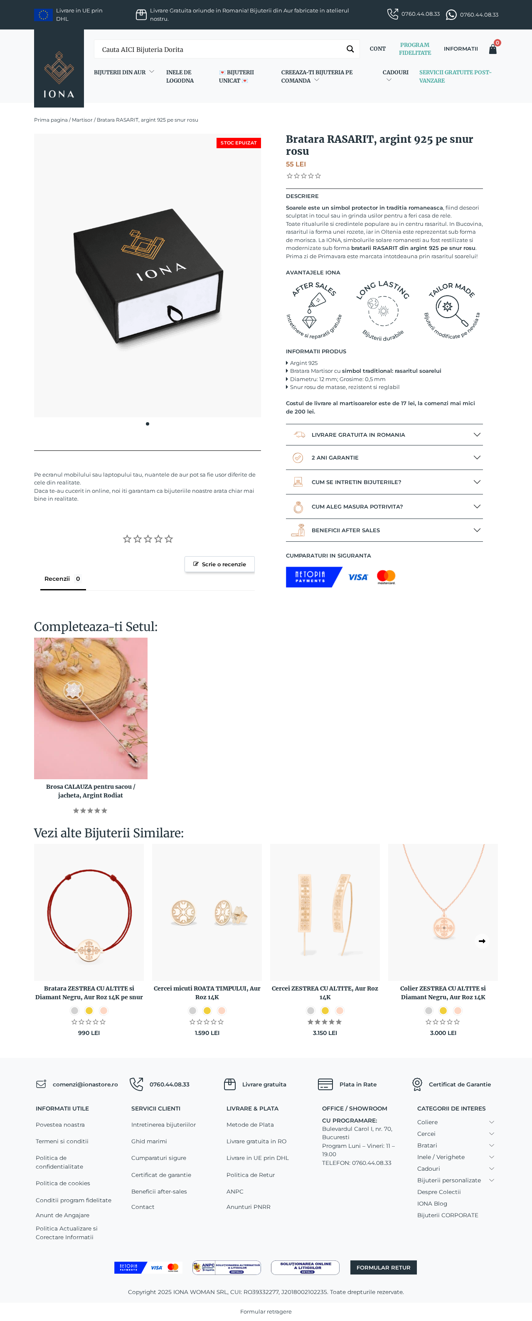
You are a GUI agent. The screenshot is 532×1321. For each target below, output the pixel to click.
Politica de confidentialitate (59, 1162)
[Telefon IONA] (136, 1084)
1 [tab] (147, 424)
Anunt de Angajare (62, 1215)
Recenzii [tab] (57, 578)
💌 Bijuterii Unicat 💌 (236, 76)
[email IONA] (41, 1084)
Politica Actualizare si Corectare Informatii (67, 1232)
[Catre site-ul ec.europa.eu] (305, 1267)
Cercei (426, 1134)
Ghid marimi (149, 1141)
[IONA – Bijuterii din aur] (59, 68)
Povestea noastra (60, 1124)
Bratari (427, 1145)
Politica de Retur (251, 1175)
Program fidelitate (415, 49)
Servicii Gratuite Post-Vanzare (455, 76)
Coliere (427, 1122)
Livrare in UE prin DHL (258, 1158)
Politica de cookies (63, 1183)
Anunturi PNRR (249, 1207)
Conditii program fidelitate (73, 1200)
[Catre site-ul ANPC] (226, 1267)
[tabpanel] (147, 275)
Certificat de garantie (161, 1175)
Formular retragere (266, 1311)
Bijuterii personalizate (449, 1180)
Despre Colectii (439, 1192)
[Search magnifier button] (350, 49)
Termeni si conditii (62, 1141)
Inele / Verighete (441, 1157)
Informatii (461, 48)
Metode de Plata (250, 1124)
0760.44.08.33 (420, 13)
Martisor (82, 120)
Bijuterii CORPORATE (447, 1215)
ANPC (235, 1191)
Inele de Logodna (180, 76)
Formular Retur (384, 1267)
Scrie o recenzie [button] (224, 564)
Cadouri (396, 72)
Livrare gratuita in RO (256, 1141)
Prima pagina (51, 120)
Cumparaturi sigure (158, 1158)
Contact (143, 1207)
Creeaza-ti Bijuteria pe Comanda (316, 76)
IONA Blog (432, 1203)
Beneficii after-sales (159, 1191)
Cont (378, 48)
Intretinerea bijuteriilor (163, 1124)
